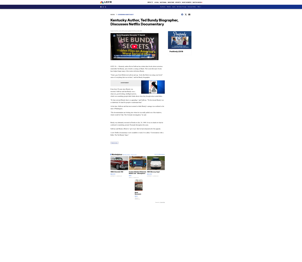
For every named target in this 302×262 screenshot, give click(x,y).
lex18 (101, 7)
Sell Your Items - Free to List (129, 154)
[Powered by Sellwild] (162, 202)
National (163, 2)
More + (199, 7)
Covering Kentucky (126, 14)
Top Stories (162, 7)
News (112, 14)
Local (156, 2)
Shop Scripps (186, 2)
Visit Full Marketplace (159, 154)
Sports (178, 2)
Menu (150, 2)
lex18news (106, 7)
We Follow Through (181, 7)
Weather (171, 2)
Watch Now (197, 2)
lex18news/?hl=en (104, 7)
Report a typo (114, 142)
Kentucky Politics (192, 7)
